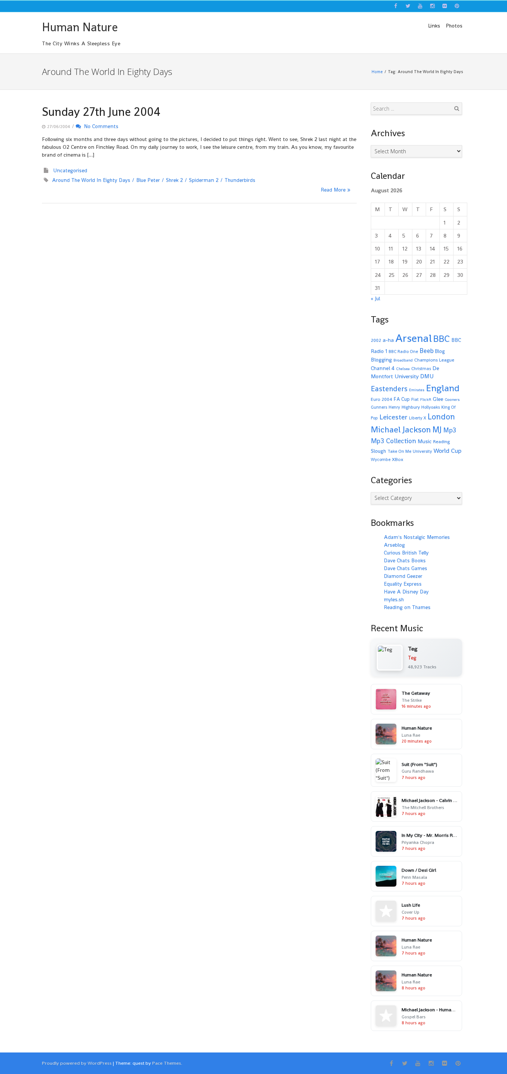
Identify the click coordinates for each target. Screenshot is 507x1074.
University (422, 451)
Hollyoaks (430, 407)
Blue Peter (148, 180)
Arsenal (413, 338)
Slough (378, 451)
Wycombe (380, 459)
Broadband (403, 360)
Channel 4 (383, 368)
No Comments (99, 126)
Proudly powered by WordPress (77, 1063)
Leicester (393, 417)
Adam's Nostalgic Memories (417, 537)
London (441, 417)
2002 (376, 340)
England (442, 388)
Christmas (421, 368)
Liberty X (417, 417)
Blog (440, 351)
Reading (441, 442)
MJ (437, 429)
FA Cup (402, 399)
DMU (427, 376)
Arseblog (394, 544)
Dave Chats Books (405, 560)
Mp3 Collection (393, 440)
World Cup (447, 451)
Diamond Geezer (403, 576)
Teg (412, 657)
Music (425, 441)
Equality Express (403, 583)
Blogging (381, 359)
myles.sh (394, 599)
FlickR (425, 399)
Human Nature (80, 27)
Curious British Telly (406, 552)
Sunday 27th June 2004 (101, 111)
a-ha (388, 339)
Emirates (417, 389)
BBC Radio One (403, 351)
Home (377, 71)
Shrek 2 (174, 180)
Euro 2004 (381, 399)
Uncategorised (70, 170)
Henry (394, 407)
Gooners (452, 399)
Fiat (415, 399)
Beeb (426, 351)
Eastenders (389, 388)
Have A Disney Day (406, 591)
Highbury (411, 407)
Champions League (434, 360)
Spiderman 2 (204, 180)
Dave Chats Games (405, 568)
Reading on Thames (407, 607)
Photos (454, 25)
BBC (441, 338)
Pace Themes (166, 1063)
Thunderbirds (240, 180)
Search (456, 108)
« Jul (375, 298)
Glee (438, 398)
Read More (333, 189)
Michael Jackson (401, 429)
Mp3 (449, 430)
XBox (397, 459)
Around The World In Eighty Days (91, 180)
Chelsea (403, 368)
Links (434, 25)
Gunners (379, 407)
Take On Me (399, 451)
